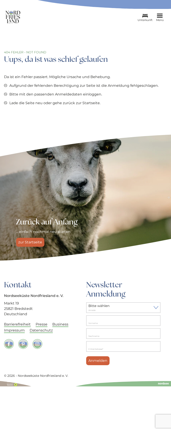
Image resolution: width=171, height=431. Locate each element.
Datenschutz (41, 330)
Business (60, 324)
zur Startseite (30, 242)
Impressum (14, 330)
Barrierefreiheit (17, 324)
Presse (41, 324)
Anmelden (97, 360)
